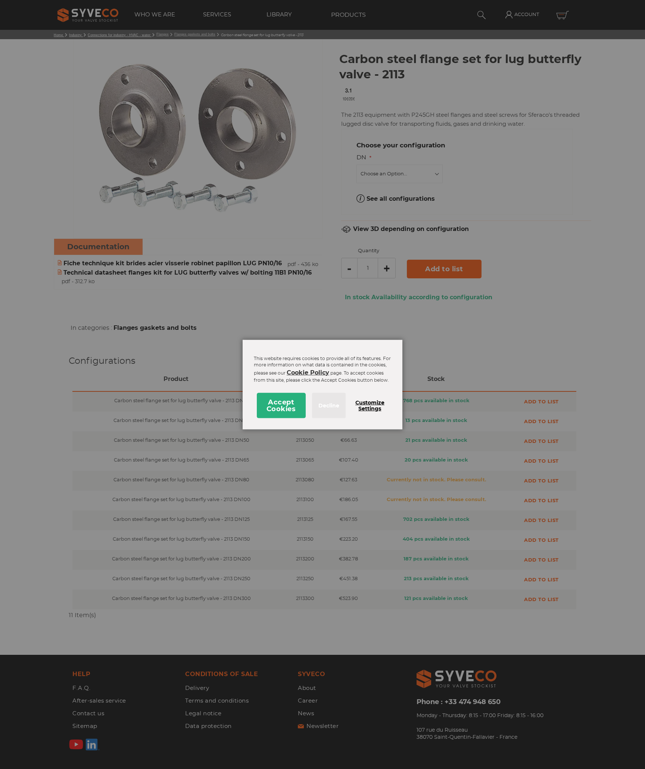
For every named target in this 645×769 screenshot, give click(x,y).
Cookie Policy (308, 372)
